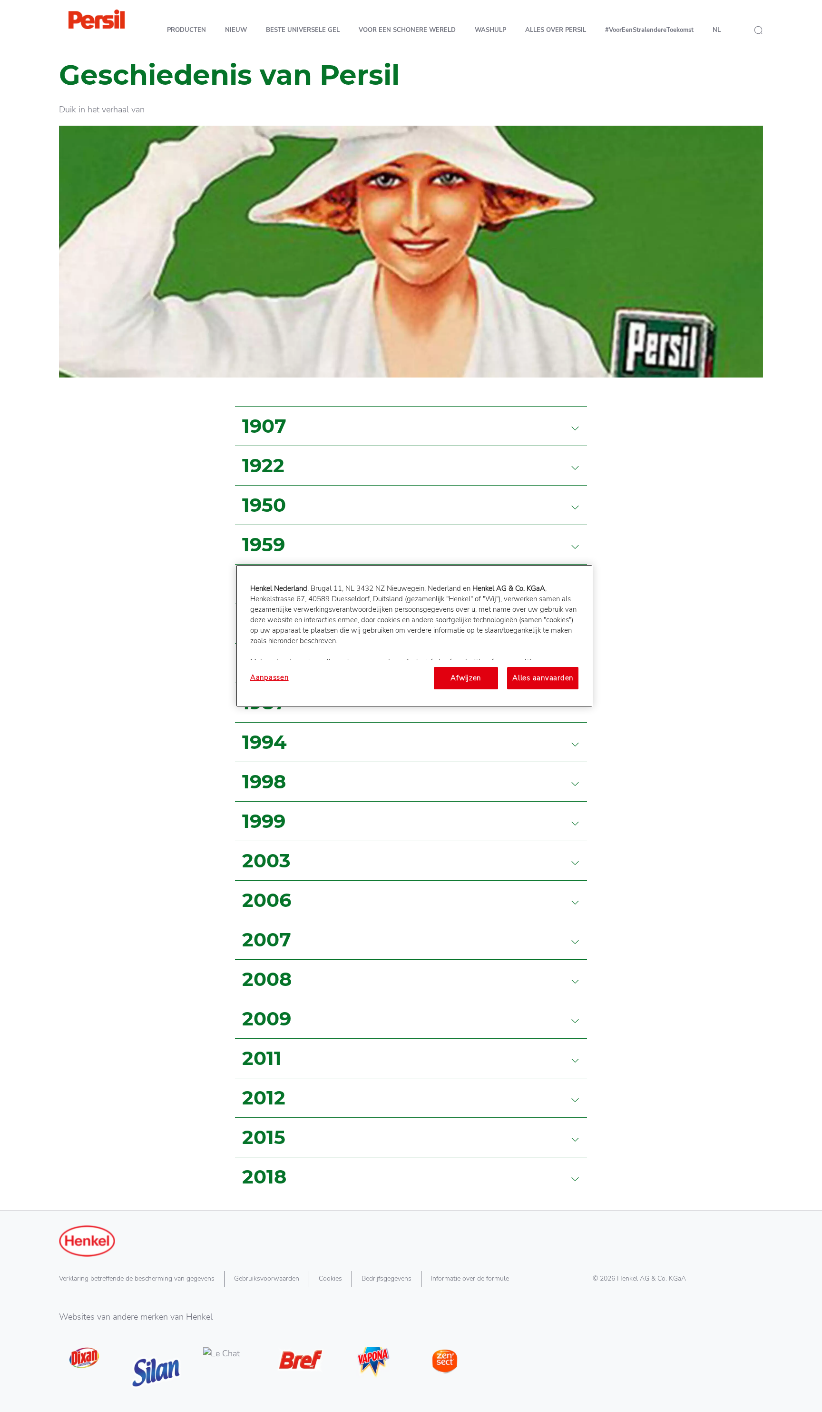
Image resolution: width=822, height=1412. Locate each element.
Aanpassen (269, 677)
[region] (414, 635)
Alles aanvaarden (542, 678)
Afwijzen (465, 678)
